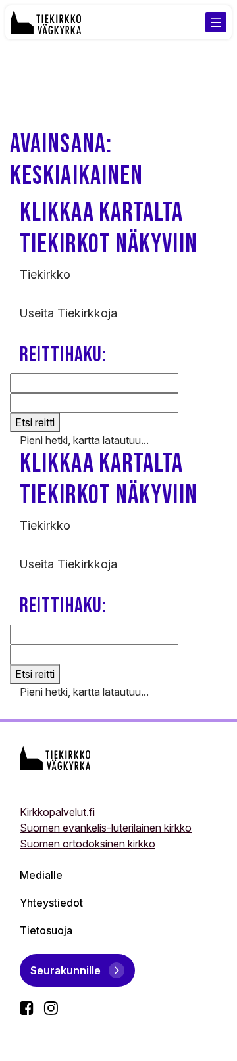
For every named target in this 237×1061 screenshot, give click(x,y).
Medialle (41, 875)
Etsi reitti (35, 422)
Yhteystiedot (51, 902)
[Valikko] (215, 22)
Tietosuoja (46, 930)
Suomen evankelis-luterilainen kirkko (106, 827)
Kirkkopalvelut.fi (57, 812)
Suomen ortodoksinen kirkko (87, 843)
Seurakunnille (65, 970)
